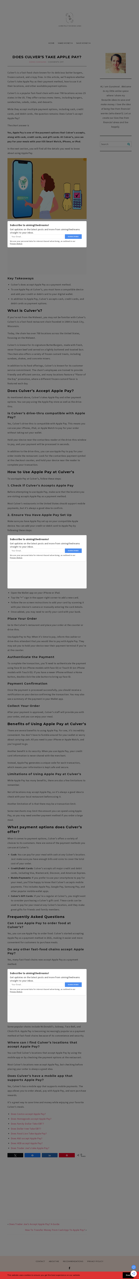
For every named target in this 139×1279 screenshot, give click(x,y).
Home (51, 43)
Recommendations (73, 1261)
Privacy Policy (95, 1261)
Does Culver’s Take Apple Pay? (46, 57)
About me (54, 1261)
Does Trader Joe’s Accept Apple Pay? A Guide (34, 1224)
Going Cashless (37, 62)
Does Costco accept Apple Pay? (28, 1113)
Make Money (64, 43)
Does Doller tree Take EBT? (26, 1128)
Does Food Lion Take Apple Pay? (29, 1133)
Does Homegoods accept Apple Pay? (31, 1118)
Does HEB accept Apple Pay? (27, 1143)
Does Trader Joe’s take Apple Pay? (30, 1148)
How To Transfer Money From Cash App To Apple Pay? (55, 1229)
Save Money (82, 43)
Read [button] (128, 1275)
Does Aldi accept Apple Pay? (26, 1138)
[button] (80, 1275)
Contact (40, 1261)
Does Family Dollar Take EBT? (27, 1123)
